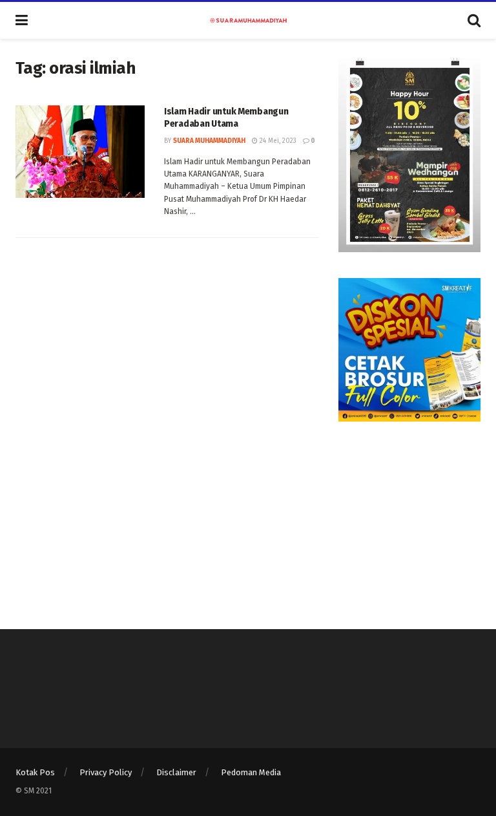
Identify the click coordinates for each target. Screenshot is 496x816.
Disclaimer (176, 772)
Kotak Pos (35, 772)
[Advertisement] (409, 512)
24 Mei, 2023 (277, 141)
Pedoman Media (251, 772)
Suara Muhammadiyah (209, 141)
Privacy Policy (105, 772)
